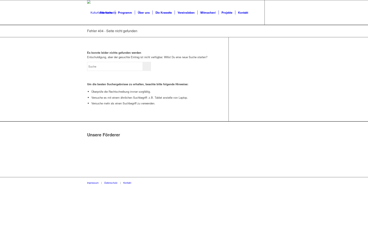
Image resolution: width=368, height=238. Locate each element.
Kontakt (127, 182)
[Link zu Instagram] (278, 12)
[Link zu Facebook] (271, 12)
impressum (93, 182)
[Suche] (255, 12)
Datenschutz (111, 182)
